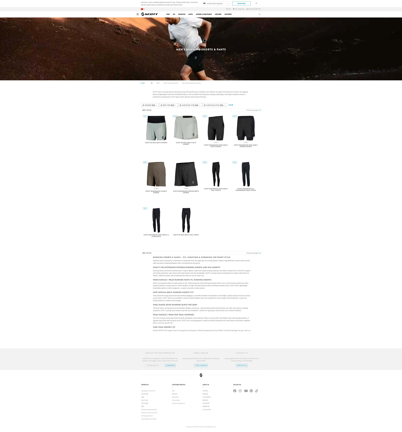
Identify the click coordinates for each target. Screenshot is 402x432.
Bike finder (144, 400)
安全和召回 (206, 403)
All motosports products (149, 419)
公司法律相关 (207, 397)
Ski (174, 14)
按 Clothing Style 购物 (213, 105)
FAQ (173, 391)
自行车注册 (144, 403)
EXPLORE (218, 14)
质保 (142, 397)
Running (181, 14)
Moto (190, 14)
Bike (168, 14)
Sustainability (207, 409)
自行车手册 (144, 394)
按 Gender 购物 (149, 105)
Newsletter (175, 397)
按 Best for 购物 (167, 105)
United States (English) (214, 4)
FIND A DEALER (201, 365)
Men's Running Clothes (171, 83)
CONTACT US (241, 365)
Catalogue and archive (148, 391)
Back (143, 83)
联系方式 (174, 394)
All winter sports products (149, 413)
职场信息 (205, 394)
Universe (228, 14)
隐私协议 (205, 400)
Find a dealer (176, 400)
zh (144, 9)
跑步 (158, 83)
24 (259, 110)
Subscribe (171, 365)
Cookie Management (178, 403)
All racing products (147, 416)
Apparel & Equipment (204, 14)
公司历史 (205, 391)
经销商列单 (206, 406)
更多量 (231, 105)
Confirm (241, 4)
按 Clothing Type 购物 (189, 105)
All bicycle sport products (149, 409)
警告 (142, 406)
